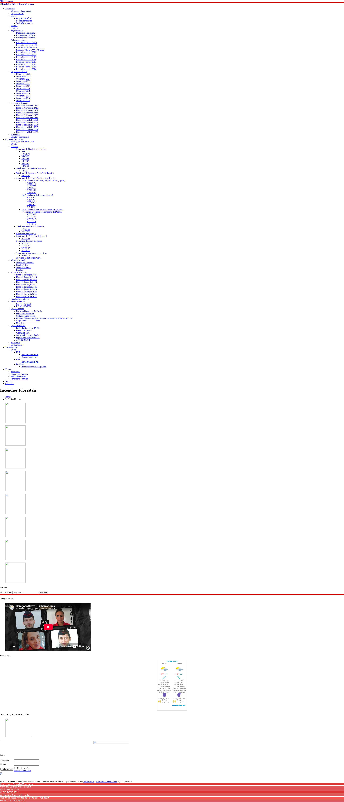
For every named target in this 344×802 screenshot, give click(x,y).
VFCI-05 (25, 156)
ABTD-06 (31, 185)
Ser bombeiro (16, 345)
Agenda (8, 381)
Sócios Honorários (24, 21)
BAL (18, 359)
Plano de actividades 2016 (27, 129)
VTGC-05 (26, 248)
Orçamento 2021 (23, 86)
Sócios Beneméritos (24, 23)
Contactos (9, 383)
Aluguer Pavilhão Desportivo (34, 367)
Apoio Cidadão (17, 308)
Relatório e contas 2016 (26, 64)
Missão (14, 144)
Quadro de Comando (25, 263)
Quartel (14, 350)
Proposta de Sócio (23, 18)
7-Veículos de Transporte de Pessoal (31, 236)
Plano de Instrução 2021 (26, 287)
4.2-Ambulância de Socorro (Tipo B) (37, 195)
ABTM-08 (31, 188)
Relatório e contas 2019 (26, 57)
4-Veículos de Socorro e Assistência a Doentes (35, 178)
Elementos (15, 371)
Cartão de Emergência (25, 316)
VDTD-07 (31, 214)
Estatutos (14, 28)
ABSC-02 (31, 200)
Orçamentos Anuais (19, 71)
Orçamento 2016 (23, 98)
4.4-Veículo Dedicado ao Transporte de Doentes (42, 212)
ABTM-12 (31, 192)
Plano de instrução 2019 (26, 292)
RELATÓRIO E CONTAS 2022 (30, 50)
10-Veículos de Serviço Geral (28, 258)
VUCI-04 (26, 154)
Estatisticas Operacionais (12, 800)
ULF (18, 352)
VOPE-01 (26, 255)
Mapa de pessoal (18, 260)
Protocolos (15, 134)
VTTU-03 (26, 243)
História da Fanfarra (19, 374)
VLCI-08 (25, 163)
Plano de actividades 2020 (27, 120)
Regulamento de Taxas (25, 35)
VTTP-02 (26, 238)
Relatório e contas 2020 (26, 54)
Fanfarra (8, 369)
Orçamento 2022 (23, 84)
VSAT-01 (26, 175)
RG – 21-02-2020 (23, 306)
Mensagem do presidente (21, 11)
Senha (3, 764)
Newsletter (20, 323)
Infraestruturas (11, 347)
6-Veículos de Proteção (26, 233)
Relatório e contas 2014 (26, 69)
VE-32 (24, 171)
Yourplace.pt (88, 781)
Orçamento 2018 (23, 93)
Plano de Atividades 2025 (27, 108)
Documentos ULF (29, 357)
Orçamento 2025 (23, 76)
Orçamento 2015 (23, 100)
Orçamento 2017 (23, 96)
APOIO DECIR (23, 340)
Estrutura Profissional (20, 137)
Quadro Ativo (22, 265)
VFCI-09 (25, 166)
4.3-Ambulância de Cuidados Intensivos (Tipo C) (42, 209)
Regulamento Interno (20, 299)
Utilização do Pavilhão (25, 38)
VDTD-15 (31, 224)
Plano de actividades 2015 (27, 132)
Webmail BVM (22, 333)
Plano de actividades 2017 (27, 127)
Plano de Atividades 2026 (27, 105)
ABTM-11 (31, 190)
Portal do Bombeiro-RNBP (27, 328)
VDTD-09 (31, 217)
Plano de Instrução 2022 (26, 284)
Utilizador (4, 761)
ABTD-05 (31, 183)
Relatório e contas (18, 40)
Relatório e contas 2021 (26, 52)
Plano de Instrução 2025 (26, 277)
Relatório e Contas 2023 (26, 47)
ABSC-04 (31, 204)
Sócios (13, 16)
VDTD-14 (31, 221)
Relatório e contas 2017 (26, 62)
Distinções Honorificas (25, 33)
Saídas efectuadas (18, 376)
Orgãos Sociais (17, 13)
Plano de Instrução (18, 272)
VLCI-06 (25, 158)
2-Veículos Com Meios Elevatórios (31, 168)
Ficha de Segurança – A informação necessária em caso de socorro (44, 318)
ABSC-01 (31, 197)
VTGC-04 (26, 246)
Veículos (14, 146)
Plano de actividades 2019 (27, 122)
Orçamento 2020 (23, 88)
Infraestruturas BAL (30, 362)
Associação (10, 9)
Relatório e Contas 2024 (26, 45)
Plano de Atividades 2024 (27, 110)
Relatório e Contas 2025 (26, 42)
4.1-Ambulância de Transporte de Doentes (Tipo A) (43, 180)
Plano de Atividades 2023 (27, 113)
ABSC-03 (31, 202)
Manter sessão (23, 768)
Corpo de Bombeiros (14, 139)
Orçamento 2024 (23, 79)
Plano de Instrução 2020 (26, 289)
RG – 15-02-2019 (23, 304)
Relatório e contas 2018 (26, 59)
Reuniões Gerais (18, 301)
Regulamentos (17, 30)
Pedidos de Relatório (25, 313)
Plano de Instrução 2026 (26, 275)
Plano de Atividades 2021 (27, 117)
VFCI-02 (25, 151)
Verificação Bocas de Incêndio (15, 795)
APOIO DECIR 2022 (9, 792)
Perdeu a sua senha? (22, 770)
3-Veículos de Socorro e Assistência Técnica (35, 173)
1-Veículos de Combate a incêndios (31, 149)
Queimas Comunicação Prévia (29, 311)
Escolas (19, 270)
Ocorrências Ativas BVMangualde (16, 784)
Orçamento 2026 (23, 74)
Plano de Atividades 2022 (27, 115)
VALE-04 (26, 250)
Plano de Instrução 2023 (26, 282)
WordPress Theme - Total (106, 781)
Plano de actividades (19, 103)
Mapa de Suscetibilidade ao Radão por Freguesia (24, 797)
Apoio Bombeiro (18, 325)
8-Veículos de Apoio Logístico (29, 241)
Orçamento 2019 (23, 91)
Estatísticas (15, 342)
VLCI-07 (25, 161)
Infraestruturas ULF (30, 354)
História (14, 25)
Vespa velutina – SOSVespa (28, 321)
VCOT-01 (26, 229)
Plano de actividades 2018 (27, 125)
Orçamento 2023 (23, 81)
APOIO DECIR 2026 (9, 789)
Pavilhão (20, 364)
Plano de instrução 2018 (26, 294)
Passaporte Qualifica (24, 330)
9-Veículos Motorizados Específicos (31, 253)
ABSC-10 (31, 207)
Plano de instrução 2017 (26, 296)
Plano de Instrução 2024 (26, 279)
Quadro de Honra (23, 267)
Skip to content (6, 1)
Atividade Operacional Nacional (15, 786)
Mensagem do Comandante (22, 142)
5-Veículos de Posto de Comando (30, 226)
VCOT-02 (26, 231)
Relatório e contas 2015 (26, 67)
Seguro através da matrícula (28, 337)
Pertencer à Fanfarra (19, 379)
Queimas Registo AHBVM (27, 335)
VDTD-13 (31, 219)
